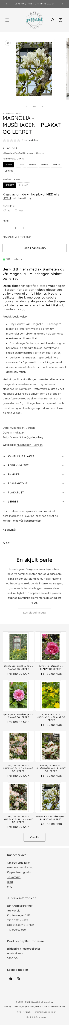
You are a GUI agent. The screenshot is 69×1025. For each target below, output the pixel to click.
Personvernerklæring (20, 867)
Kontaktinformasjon (36, 1017)
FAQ (10, 886)
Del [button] (8, 542)
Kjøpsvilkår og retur (19, 872)
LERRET (9, 185)
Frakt (21, 153)
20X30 (8, 164)
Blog (10, 882)
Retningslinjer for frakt (45, 1012)
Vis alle (34, 837)
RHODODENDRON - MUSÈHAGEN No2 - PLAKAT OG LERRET (51, 768)
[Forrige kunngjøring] (6, 4)
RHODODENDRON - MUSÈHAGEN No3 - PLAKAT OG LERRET (18, 768)
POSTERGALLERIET (33, 1002)
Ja (9, 210)
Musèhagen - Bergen (30, 445)
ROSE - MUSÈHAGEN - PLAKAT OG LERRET (51, 667)
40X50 (44, 164)
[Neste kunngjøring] (62, 4)
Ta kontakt (14, 877)
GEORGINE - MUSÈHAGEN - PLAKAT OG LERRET (18, 716)
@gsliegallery (35, 437)
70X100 (9, 171)
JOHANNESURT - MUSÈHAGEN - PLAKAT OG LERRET (50, 717)
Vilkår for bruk (24, 1012)
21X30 (20, 164)
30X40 (32, 164)
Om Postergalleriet (19, 862)
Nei (21, 210)
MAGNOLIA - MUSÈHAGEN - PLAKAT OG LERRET (51, 818)
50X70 (56, 164)
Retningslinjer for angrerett (28, 1006)
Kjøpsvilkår (9, 529)
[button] (7, 20)
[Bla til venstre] (27, 107)
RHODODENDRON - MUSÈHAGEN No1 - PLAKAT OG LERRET (18, 819)
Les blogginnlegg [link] (34, 612)
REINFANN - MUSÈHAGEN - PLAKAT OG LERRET (18, 667)
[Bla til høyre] (42, 107)
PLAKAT (23, 185)
